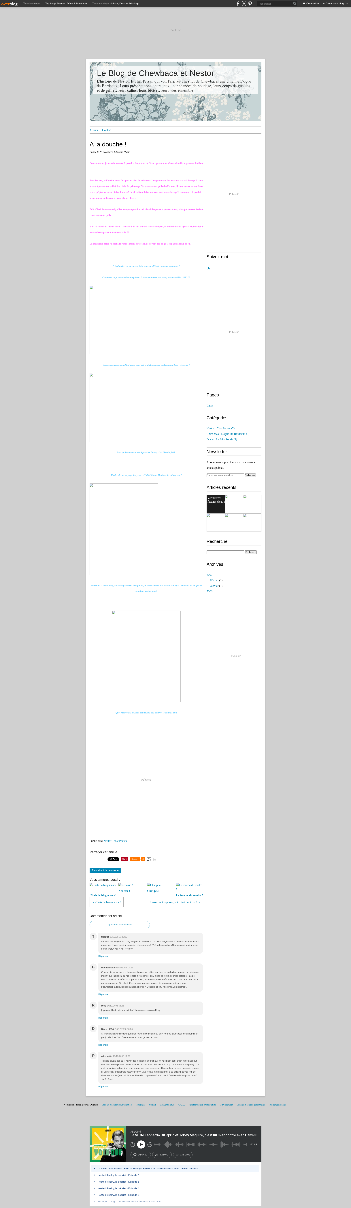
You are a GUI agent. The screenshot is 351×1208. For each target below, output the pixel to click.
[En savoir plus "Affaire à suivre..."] (234, 504)
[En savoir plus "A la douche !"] (216, 522)
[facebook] (238, 3)
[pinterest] (250, 3)
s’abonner (143, 1155)
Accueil (94, 130)
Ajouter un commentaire (120, 924)
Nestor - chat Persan (115, 841)
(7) (221, 428)
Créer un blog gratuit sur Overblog (117, 1104)
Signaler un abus (167, 1104)
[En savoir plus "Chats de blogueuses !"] (234, 522)
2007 (209, 575)
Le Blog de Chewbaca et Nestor (155, 73)
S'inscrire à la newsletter (105, 870)
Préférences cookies (277, 1104)
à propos (185, 1155)
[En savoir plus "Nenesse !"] (252, 522)
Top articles (140, 1104)
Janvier (214, 586)
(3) (228, 434)
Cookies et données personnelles (251, 1104)
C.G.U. (181, 1104)
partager (164, 1155)
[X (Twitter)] (244, 3)
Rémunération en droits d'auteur (202, 1104)
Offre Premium (226, 1104)
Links (210, 405)
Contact (106, 130)
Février (214, 580)
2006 (209, 591)
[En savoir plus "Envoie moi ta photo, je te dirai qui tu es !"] (252, 504)
